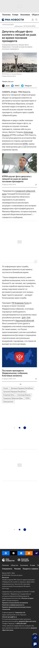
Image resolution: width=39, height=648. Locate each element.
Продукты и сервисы (30, 569)
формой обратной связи (27, 621)
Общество (14, 565)
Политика (5, 565)
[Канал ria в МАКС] (6, 553)
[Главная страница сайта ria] (12, 20)
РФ (13, 303)
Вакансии (5, 577)
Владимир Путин (22, 303)
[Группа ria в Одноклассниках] (29, 553)
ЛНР (28, 317)
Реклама (17, 569)
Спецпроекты (7, 569)
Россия (5, 388)
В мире (32, 565)
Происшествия (8, 401)
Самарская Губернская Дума (13, 398)
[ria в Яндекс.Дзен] (13, 553)
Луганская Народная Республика (14, 391)
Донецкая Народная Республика (22, 388)
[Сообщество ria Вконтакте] (21, 553)
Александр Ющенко (24, 395)
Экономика (24, 565)
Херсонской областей (24, 320)
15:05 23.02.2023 (8, 24)
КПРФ (25, 144)
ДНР (24, 317)
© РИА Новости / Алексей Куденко (12, 74)
